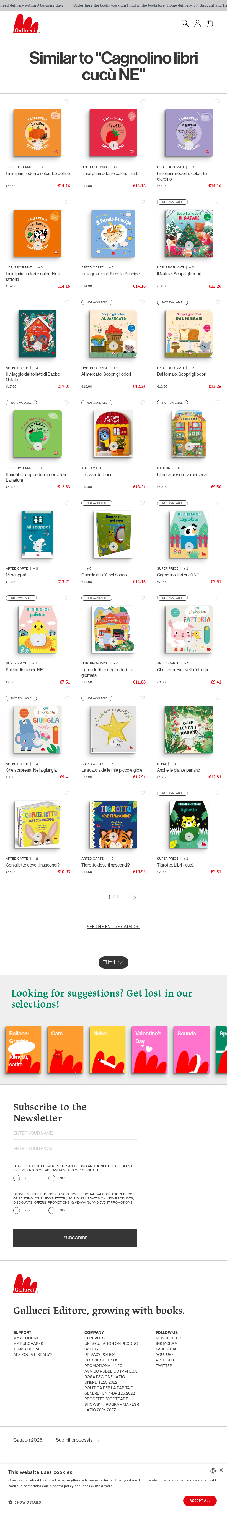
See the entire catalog (113, 927)
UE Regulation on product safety (112, 1347)
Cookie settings (101, 1360)
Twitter (164, 1366)
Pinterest (166, 1360)
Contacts (94, 1338)
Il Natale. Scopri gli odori (179, 273)
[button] (24, 1502)
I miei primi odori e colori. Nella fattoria (33, 276)
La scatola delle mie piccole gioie (112, 770)
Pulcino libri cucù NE (24, 669)
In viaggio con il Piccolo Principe (110, 273)
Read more (104, 1485)
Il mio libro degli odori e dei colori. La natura (36, 477)
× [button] (221, 1470)
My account (26, 1338)
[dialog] (113, 1488)
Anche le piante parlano (178, 770)
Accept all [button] (200, 1500)
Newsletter (168, 1338)
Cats (24, 1033)
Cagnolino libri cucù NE (178, 575)
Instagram (167, 1344)
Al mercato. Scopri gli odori (106, 374)
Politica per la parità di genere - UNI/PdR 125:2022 (109, 1391)
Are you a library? (32, 1355)
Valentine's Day (116, 1037)
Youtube (165, 1355)
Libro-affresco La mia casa (182, 474)
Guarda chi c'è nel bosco (104, 575)
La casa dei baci (96, 474)
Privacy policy (99, 1355)
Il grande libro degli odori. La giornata (107, 672)
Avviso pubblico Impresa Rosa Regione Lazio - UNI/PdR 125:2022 (110, 1377)
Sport (194, 1033)
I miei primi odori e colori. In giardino (182, 176)
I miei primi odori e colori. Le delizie (38, 173)
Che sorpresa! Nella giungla (31, 770)
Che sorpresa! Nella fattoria (182, 669)
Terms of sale (28, 1349)
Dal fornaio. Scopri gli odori (181, 374)
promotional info (103, 1366)
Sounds (154, 1033)
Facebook (166, 1349)
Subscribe (75, 1238)
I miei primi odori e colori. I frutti (109, 173)
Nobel (68, 1033)
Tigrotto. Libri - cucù (175, 865)
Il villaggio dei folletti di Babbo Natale (33, 376)
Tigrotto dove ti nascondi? (105, 865)
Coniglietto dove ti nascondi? (33, 865)
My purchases (28, 1344)
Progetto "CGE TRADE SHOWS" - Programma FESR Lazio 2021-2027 (111, 1404)
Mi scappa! (16, 575)
